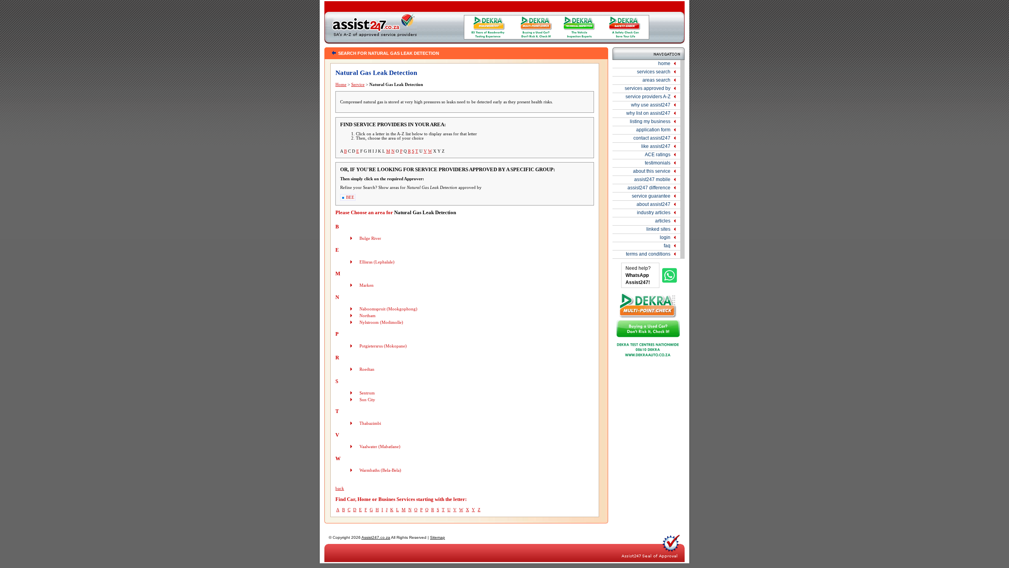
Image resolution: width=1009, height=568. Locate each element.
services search (653, 72)
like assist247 (655, 146)
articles (662, 221)
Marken (366, 285)
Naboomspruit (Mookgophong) (388, 309)
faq (667, 245)
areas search (656, 80)
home (664, 63)
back (339, 488)
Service (358, 84)
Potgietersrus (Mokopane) (383, 346)
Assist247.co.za (375, 537)
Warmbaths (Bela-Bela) (380, 470)
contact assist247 (651, 138)
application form (653, 130)
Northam (367, 316)
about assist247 (653, 204)
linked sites (658, 229)
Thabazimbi (370, 423)
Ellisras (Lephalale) (377, 262)
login (665, 237)
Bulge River (370, 238)
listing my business (650, 121)
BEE (350, 197)
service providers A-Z (648, 96)
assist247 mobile (652, 179)
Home (340, 84)
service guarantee (651, 196)
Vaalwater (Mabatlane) (379, 447)
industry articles (653, 212)
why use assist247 (650, 105)
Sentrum (367, 393)
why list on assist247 (648, 113)
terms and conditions (648, 254)
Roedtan (366, 369)
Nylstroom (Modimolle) (381, 322)
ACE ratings (657, 154)
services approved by (647, 88)
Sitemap (437, 537)
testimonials (657, 163)
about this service (651, 171)
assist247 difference (648, 188)
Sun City (367, 400)
